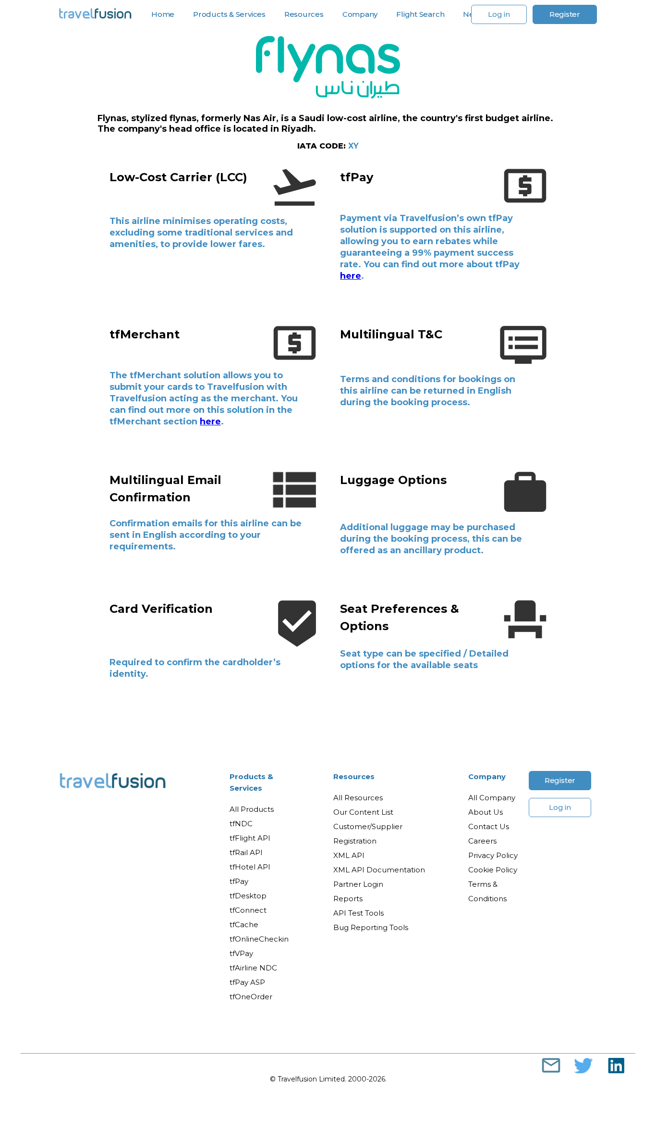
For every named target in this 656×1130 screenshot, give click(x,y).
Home (162, 14)
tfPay (239, 881)
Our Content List (363, 812)
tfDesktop (248, 895)
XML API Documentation (379, 869)
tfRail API (246, 852)
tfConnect (248, 910)
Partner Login (358, 884)
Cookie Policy (492, 869)
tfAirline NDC (253, 967)
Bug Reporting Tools (370, 927)
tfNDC (241, 823)
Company (487, 776)
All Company (491, 797)
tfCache (244, 924)
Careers (482, 840)
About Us (485, 812)
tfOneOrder (251, 996)
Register (564, 14)
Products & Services (251, 782)
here (350, 276)
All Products (252, 809)
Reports (348, 898)
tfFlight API (250, 838)
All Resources (358, 797)
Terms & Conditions (487, 891)
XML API (348, 855)
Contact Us (488, 826)
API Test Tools (358, 913)
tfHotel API (250, 866)
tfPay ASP (247, 982)
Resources (354, 776)
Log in (499, 14)
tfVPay (241, 953)
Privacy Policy (493, 855)
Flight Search (420, 14)
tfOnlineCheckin (259, 939)
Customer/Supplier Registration (367, 833)
